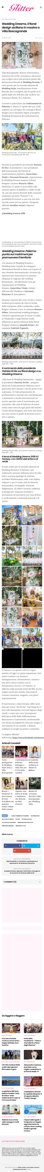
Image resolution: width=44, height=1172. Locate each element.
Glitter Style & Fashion (11, 1062)
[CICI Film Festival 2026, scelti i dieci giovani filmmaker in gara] (11, 1055)
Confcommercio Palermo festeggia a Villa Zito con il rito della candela (21, 766)
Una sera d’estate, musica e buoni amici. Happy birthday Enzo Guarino (11, 1041)
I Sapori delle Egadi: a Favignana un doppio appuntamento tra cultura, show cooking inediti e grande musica (33, 1125)
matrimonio (35, 816)
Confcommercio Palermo (20, 816)
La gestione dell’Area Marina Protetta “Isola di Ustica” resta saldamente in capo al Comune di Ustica (11, 1095)
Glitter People (29, 1062)
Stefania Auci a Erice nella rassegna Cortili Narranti (10, 1122)
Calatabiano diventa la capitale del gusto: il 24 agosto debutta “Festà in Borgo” (33, 1094)
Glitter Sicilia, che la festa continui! (28, 1167)
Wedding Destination (25, 822)
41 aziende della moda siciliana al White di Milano (33, 765)
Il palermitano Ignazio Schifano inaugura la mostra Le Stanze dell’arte (22, 872)
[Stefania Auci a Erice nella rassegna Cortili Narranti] (11, 1109)
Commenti (10, 882)
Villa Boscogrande (9, 822)
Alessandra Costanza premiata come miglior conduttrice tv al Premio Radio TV (32, 1068)
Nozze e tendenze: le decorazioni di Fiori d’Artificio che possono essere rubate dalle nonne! (8, 800)
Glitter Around (8, 1088)
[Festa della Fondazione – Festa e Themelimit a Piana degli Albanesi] (33, 1028)
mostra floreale (8, 819)
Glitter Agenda (30, 1035)
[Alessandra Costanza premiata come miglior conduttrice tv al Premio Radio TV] (33, 1055)
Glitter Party (7, 1035)
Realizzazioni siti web (19, 1169)
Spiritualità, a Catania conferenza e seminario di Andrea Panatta (22, 862)
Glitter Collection (9, 19)
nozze (18, 819)
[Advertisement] (22, 905)
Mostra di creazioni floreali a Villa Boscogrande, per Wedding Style (35, 797)
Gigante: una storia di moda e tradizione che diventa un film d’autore (21, 797)
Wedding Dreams (8, 826)
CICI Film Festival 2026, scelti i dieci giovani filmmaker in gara (11, 1067)
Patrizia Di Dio (27, 819)
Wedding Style (21, 826)
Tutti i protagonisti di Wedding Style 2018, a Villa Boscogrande (7, 766)
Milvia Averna (7, 834)
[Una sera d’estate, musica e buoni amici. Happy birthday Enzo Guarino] (11, 1028)
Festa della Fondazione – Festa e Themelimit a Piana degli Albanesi (32, 1041)
